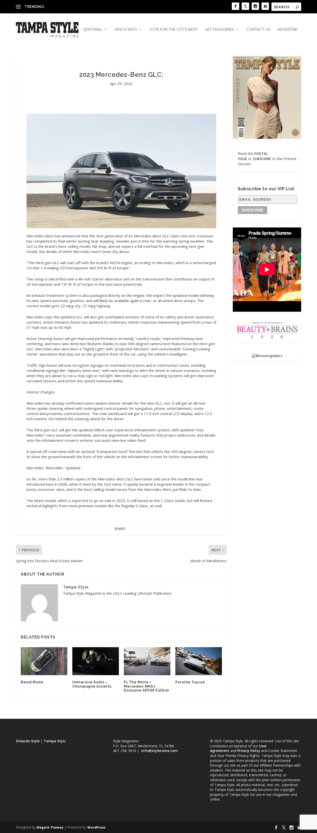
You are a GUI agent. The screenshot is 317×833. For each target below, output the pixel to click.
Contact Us (258, 30)
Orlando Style (28, 741)
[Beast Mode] (44, 661)
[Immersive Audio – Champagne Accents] (95, 661)
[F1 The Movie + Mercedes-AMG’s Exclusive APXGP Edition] (147, 661)
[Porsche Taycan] (198, 661)
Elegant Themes (50, 827)
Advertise (287, 30)
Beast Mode (32, 682)
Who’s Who (126, 30)
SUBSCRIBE (262, 158)
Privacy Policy (248, 750)
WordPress (96, 827)
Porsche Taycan (190, 682)
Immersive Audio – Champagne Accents (91, 684)
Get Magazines (219, 30)
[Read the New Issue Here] (267, 137)
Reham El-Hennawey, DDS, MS (71, 6)
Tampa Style (76, 587)
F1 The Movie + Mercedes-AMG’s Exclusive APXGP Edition (146, 686)
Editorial (93, 30)
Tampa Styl (54, 741)
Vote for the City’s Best (173, 30)
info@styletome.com (159, 750)
